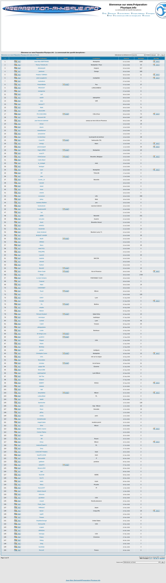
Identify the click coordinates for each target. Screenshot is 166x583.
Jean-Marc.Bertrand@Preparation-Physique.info (83, 580)
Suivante (162, 558)
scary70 (41, 153)
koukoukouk (41, 206)
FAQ (105, 13)
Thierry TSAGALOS (42, 65)
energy (41, 143)
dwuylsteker (41, 393)
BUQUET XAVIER (41, 235)
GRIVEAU (42, 530)
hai (42, 212)
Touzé (41, 291)
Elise (41, 425)
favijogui (41, 166)
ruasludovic (41, 81)
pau (41, 176)
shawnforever (41, 130)
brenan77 (42, 104)
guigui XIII (42, 366)
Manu (41, 245)
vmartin (41, 307)
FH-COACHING (41, 114)
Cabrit (41, 324)
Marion (41, 311)
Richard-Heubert (41, 314)
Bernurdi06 (41, 458)
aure (41, 170)
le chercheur (41, 137)
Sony (41, 448)
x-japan (41, 527)
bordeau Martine (41, 202)
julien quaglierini (41, 78)
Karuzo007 (41, 488)
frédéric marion (41, 429)
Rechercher (113, 13)
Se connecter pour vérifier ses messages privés (128, 15)
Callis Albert (41, 160)
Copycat (41, 281)
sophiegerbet (41, 373)
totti (42, 389)
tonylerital (42, 229)
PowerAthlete (41, 84)
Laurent (41, 255)
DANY (41, 298)
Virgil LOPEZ (42, 150)
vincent (41, 261)
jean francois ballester (41, 120)
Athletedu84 (41, 68)
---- (41, 294)
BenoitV (41, 268)
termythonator (41, 419)
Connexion (147, 15)
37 (158, 558)
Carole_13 (41, 179)
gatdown (41, 461)
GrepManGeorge (41, 520)
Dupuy (42, 537)
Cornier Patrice (41, 432)
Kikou (41, 484)
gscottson (41, 498)
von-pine (41, 219)
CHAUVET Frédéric (42, 452)
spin (41, 471)
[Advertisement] (47, 45)
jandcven (41, 71)
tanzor (41, 511)
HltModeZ (42, 507)
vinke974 (41, 465)
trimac (41, 442)
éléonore (41, 494)
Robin (41, 343)
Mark (41, 107)
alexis (41, 406)
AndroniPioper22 (41, 445)
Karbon (41, 265)
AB (41, 439)
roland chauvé (41, 491)
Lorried (41, 320)
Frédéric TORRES (41, 75)
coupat (42, 501)
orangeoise (41, 91)
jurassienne (41, 134)
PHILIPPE (42, 252)
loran (41, 189)
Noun (41, 409)
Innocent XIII (41, 117)
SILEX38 (41, 475)
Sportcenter (41, 402)
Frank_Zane (41, 504)
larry (41, 101)
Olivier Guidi (41, 271)
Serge (41, 275)
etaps (41, 284)
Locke (41, 330)
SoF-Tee (41, 376)
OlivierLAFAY (42, 468)
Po (41, 304)
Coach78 (41, 140)
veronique (42, 317)
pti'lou (41, 412)
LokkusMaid (41, 396)
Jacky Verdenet (41, 232)
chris (41, 357)
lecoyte (41, 301)
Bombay (41, 347)
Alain (41, 435)
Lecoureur (41, 196)
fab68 (41, 399)
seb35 (41, 97)
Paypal (41, 340)
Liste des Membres (124, 13)
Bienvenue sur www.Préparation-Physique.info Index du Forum (20, 55)
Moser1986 (41, 370)
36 (156, 558)
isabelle (41, 258)
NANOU (41, 225)
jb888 (41, 216)
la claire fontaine (41, 278)
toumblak (41, 547)
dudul (41, 186)
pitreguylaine (42, 327)
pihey (41, 199)
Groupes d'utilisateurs (139, 13)
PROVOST (41, 88)
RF (41, 173)
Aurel (41, 222)
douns (41, 127)
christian (41, 363)
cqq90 (41, 514)
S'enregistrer (151, 13)
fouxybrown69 (41, 209)
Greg (41, 543)
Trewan (41, 517)
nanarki (41, 183)
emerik (42, 193)
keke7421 (42, 248)
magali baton (42, 422)
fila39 (41, 238)
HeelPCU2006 (41, 455)
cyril (41, 94)
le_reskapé (41, 163)
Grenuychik (41, 524)
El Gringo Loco (41, 334)
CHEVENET (41, 288)
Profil (110, 15)
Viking (41, 540)
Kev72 (42, 478)
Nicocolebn (41, 360)
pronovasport (41, 147)
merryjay (41, 534)
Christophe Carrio (41, 353)
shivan (42, 124)
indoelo (41, 386)
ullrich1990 (41, 111)
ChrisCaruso (42, 157)
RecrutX (41, 550)
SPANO (41, 242)
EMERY (41, 383)
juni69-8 (41, 337)
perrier (42, 350)
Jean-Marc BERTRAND (41, 61)
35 (154, 558)
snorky (42, 416)
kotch (41, 481)
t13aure (41, 379)
